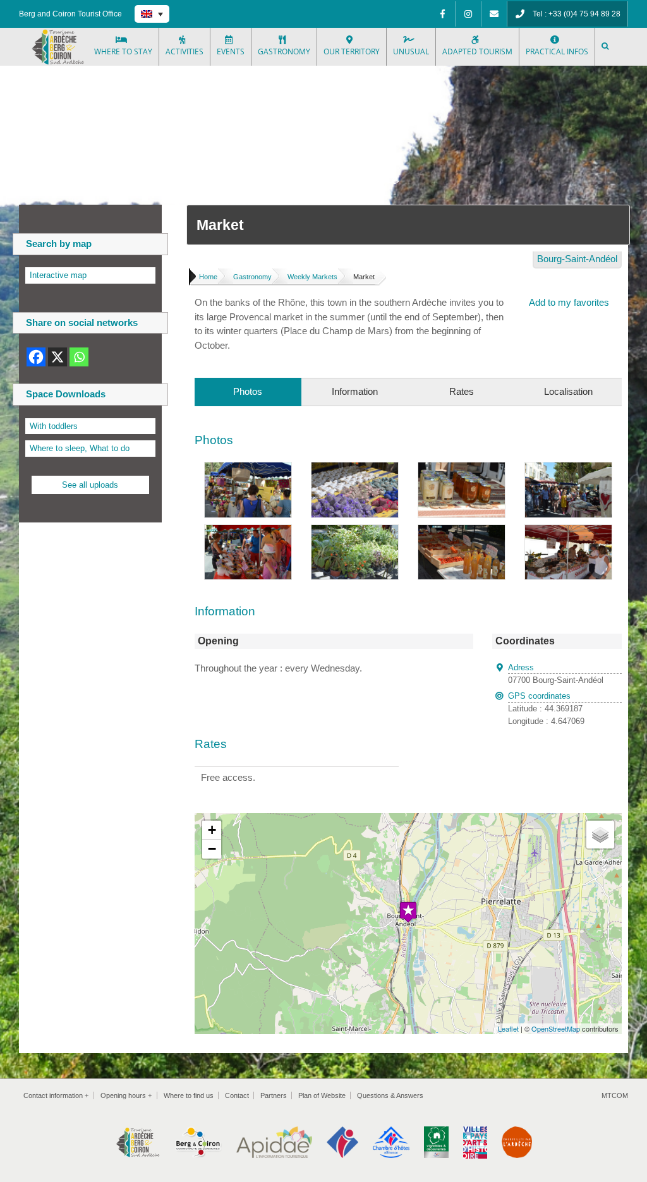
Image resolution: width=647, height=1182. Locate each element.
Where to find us (189, 1095)
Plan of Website (322, 1095)
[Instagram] (468, 14)
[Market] (248, 469)
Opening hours (126, 1095)
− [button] (212, 849)
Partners (273, 1095)
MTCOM (615, 1095)
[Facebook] (442, 14)
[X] (57, 356)
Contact (237, 1095)
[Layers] (600, 834)
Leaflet (508, 1028)
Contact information (55, 1095)
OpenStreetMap (555, 1028)
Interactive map (58, 275)
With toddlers (54, 426)
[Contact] (494, 14)
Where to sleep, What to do (80, 448)
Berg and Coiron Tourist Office (70, 13)
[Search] (606, 47)
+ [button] (212, 830)
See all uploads (90, 485)
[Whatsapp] (79, 356)
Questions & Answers (390, 1095)
